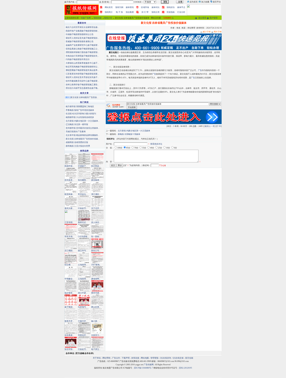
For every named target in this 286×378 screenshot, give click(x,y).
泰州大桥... (69, 208)
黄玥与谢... (96, 293)
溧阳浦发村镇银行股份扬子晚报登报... (82, 52)
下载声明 (126, 358)
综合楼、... (69, 265)
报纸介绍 (108, 18)
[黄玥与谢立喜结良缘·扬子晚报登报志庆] (97, 286)
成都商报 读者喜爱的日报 (77, 142)
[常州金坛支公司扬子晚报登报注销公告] (84, 187)
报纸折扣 (171, 7)
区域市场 (145, 7)
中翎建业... (69, 279)
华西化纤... (82, 335)
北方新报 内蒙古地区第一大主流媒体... (82, 121)
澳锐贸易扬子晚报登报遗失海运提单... (82, 70)
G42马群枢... (83, 236)
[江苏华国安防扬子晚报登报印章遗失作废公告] (71, 215)
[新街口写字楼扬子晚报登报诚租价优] (97, 243)
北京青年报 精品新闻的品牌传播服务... (82, 135)
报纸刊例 (119, 7)
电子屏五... (96, 349)
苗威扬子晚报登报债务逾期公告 (80, 41)
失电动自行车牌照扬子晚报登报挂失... (82, 56)
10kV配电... (96, 265)
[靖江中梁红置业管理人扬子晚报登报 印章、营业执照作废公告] (84, 286)
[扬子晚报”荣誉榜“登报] (71, 300)
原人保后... (96, 222)
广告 (200, 70)
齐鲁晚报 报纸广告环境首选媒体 (80, 110)
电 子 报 (119, 12)
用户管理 (213, 18)
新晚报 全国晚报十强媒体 (129, 134)
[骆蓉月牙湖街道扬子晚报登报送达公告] (71, 314)
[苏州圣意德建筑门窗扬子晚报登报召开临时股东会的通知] (71, 173)
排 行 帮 (145, 12)
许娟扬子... (82, 166)
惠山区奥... (96, 307)
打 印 (218, 126)
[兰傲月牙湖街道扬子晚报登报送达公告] (84, 314)
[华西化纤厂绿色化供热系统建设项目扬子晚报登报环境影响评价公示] (84, 328)
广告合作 (116, 358)
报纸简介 (109, 12)
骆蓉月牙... (69, 321)
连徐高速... (69, 335)
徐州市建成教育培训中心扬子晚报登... (82, 81)
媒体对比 (156, 7)
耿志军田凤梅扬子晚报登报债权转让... (82, 67)
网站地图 (145, 358)
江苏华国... (69, 222)
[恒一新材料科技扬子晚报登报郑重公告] (97, 229)
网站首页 (109, 7)
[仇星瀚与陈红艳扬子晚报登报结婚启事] (84, 300)
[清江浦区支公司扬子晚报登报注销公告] (97, 187)
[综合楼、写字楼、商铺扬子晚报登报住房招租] (71, 257)
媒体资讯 (130, 7)
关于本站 (97, 358)
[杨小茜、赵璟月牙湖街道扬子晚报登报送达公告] (97, 314)
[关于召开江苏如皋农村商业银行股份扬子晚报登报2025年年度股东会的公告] (97, 201)
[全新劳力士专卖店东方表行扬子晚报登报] (97, 328)
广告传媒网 (149, 364)
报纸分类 (156, 12)
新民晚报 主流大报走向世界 (78, 146)
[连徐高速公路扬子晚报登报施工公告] (71, 328)
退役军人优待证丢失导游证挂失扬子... (82, 77)
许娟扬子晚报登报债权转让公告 (80, 34)
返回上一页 (210, 126)
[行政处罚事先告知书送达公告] (84, 201)
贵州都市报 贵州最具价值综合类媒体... (82, 128)
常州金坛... (82, 194)
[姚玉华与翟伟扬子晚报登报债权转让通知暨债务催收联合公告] (84, 243)
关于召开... (96, 208)
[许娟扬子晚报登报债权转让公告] (84, 159)
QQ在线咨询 (165, 358)
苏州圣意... (69, 180)
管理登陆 (154, 358)
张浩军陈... (69, 349)
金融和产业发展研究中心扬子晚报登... (82, 45)
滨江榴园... (69, 250)
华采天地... (69, 236)
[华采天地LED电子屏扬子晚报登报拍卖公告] (71, 229)
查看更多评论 (156, 144)
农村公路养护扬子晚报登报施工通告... (82, 84)
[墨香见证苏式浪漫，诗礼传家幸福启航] (84, 215)
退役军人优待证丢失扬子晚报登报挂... (82, 38)
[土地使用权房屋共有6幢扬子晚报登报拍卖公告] (84, 257)
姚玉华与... (82, 250)
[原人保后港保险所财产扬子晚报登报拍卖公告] (97, 215)
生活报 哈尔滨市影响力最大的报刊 (81, 113)
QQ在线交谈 (178, 358)
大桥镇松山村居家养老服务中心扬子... (82, 63)
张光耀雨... (82, 180)
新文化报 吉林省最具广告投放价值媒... (82, 139)
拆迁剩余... (96, 166)
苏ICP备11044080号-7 (143, 368)
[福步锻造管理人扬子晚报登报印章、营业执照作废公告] (71, 286)
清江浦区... (96, 194)
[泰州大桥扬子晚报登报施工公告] (71, 201)
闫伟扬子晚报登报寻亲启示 (78, 59)
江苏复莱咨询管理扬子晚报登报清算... (82, 74)
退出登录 (202, 18)
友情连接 (135, 358)
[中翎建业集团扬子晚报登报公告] (71, 272)
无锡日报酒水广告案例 (76, 131)
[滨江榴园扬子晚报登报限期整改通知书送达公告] (71, 243)
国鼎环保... (69, 166)
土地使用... (82, 265)
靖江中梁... (82, 293)
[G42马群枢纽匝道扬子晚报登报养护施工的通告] (84, 229)
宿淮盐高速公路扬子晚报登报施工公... (82, 49)
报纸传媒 (98, 18)
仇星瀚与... (82, 307)
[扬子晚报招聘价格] (204, 9)
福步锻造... (69, 293)
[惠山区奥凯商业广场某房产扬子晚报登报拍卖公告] (97, 300)
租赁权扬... (69, 194)
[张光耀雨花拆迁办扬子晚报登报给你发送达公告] (84, 173)
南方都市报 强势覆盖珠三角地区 (80, 106)
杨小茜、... (96, 321)
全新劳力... (96, 335)
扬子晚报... (69, 307)
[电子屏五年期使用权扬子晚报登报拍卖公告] (97, 342)
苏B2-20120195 (185, 368)
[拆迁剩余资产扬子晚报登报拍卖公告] (97, 159)
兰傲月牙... (82, 321)
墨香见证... (82, 222)
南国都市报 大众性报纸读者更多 (80, 117)
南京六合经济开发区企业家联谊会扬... (82, 27)
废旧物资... (96, 180)
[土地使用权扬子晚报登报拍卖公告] (84, 272)
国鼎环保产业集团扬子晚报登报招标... (82, 31)
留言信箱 (189, 358)
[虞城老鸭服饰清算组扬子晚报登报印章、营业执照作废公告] (97, 272)
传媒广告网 (86, 18)
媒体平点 (181, 7)
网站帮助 (106, 358)
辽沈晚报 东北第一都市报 (77, 124)
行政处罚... (82, 208)
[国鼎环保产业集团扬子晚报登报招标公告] (71, 159)
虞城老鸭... (96, 279)
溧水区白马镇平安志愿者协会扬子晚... (82, 88)
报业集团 (130, 12)
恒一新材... (96, 236)
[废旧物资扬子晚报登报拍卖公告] (97, 173)
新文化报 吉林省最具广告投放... (84, 97)
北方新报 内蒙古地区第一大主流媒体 (134, 131)
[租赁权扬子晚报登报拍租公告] (71, 187)
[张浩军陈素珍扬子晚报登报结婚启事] (71, 342)
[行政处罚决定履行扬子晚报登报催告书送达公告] (84, 342)
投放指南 (171, 12)
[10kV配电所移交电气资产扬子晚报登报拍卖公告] (97, 257)
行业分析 (181, 12)
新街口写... (96, 250)
